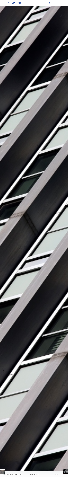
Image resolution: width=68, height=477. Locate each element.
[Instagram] (58, 474)
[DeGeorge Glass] (13, 3)
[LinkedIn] (56, 474)
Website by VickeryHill (34, 474)
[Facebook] (54, 474)
